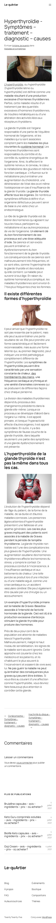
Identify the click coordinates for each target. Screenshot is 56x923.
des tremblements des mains (20, 375)
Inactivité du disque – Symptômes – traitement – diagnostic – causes (39, 719)
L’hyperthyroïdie (13, 84)
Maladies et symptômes (15, 48)
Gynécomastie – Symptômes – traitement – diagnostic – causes (14, 720)
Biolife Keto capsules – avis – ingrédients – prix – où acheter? (23, 835)
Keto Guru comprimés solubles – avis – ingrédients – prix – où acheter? (22, 819)
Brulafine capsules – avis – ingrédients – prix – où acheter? (23, 805)
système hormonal (32, 146)
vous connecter (24, 762)
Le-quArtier (11, 4)
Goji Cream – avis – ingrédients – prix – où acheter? (22, 848)
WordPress (47, 917)
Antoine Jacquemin (20, 45)
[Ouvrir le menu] (50, 5)
